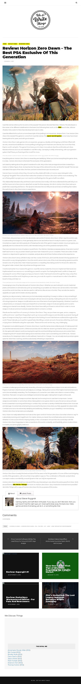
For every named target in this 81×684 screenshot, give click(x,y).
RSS (28, 650)
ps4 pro (40, 526)
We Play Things (12, 44)
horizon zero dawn (27, 526)
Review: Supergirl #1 (17, 572)
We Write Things (20, 484)
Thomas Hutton (14, 665)
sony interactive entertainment (61, 526)
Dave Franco (12, 656)
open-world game (54, 136)
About (12, 493)
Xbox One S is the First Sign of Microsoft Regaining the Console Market (58, 569)
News (4, 44)
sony (48, 526)
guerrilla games (14, 526)
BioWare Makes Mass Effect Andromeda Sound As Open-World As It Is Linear (58, 541)
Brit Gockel (12, 652)
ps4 (36, 526)
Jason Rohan (12, 659)
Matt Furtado (13, 661)
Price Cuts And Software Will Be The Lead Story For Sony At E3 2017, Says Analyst (23, 541)
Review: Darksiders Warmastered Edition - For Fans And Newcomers (20, 599)
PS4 (59, 127)
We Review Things (24, 44)
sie (45, 526)
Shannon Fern (13, 663)
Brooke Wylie (13, 654)
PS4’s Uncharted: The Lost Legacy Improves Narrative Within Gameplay (60, 598)
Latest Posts (26, 493)
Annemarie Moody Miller (17, 650)
